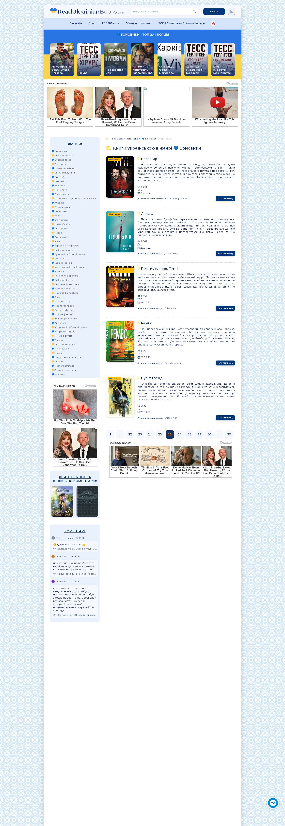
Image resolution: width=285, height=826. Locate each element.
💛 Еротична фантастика (65, 370)
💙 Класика (57, 202)
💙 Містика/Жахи (60, 348)
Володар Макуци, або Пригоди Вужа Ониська (77, 549)
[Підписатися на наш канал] (213, 24)
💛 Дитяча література (63, 344)
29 (199, 434)
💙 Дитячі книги (59, 228)
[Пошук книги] (194, 11)
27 (179, 434)
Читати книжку (225, 198)
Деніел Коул (171, 253)
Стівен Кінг (170, 308)
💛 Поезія (56, 232)
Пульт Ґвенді (152, 378)
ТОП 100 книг (110, 23)
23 (140, 434)
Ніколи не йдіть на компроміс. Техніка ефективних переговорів (77, 574)
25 (160, 434)
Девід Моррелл (173, 363)
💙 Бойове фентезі (62, 314)
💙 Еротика (57, 271)
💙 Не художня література (66, 357)
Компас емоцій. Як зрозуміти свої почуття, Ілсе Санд (77, 615)
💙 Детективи (59, 211)
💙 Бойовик (57, 374)
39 (229, 434)
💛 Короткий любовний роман (68, 267)
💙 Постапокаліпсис (62, 365)
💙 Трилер (57, 340)
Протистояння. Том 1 (159, 268)
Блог (92, 23)
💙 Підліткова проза (62, 305)
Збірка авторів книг (139, 23)
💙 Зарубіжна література (65, 245)
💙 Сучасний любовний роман (68, 254)
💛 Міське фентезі (61, 335)
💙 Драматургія (60, 237)
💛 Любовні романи (62, 155)
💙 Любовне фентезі (63, 280)
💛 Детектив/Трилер (62, 310)
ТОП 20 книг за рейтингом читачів (181, 23)
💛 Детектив (58, 258)
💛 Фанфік (57, 361)
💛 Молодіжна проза (63, 301)
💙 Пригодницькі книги (63, 168)
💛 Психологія (59, 190)
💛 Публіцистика (60, 207)
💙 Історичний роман (63, 331)
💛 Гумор (56, 215)
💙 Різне (56, 297)
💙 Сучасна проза (61, 159)
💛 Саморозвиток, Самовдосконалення (73, 198)
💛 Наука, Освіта (60, 224)
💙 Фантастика (59, 220)
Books (91, 11)
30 (209, 434)
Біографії (76, 23)
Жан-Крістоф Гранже (176, 198)
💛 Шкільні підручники (63, 172)
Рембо (146, 323)
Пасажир (149, 159)
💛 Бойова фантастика (64, 318)
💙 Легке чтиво (59, 151)
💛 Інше (55, 241)
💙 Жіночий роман (61, 262)
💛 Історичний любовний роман (69, 327)
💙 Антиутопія (59, 323)
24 (150, 434)
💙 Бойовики (58, 185)
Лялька (147, 214)
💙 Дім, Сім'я (58, 177)
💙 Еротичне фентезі (63, 288)
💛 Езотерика (58, 164)
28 (189, 434)
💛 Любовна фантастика (65, 284)
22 (130, 434)
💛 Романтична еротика (64, 275)
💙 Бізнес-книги (60, 194)
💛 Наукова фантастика (64, 293)
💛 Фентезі (57, 181)
